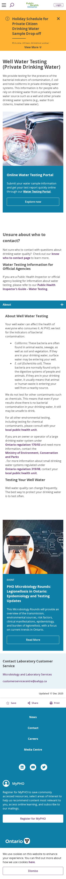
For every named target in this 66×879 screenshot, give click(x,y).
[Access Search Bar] (12, 5)
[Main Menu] (4, 5)
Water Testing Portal (37, 191)
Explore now (33, 202)
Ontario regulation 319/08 (22, 469)
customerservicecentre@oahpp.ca (25, 681)
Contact (33, 728)
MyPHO (18, 783)
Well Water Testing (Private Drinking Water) (31, 64)
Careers (33, 739)
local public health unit (21, 430)
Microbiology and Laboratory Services (27, 674)
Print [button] (56, 703)
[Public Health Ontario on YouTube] (33, 767)
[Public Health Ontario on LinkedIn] (22, 767)
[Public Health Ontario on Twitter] (44, 767)
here (32, 862)
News (33, 717)
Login (58, 5)
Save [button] (13, 703)
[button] (58, 19)
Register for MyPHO (33, 818)
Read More (33, 640)
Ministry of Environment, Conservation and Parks (31, 455)
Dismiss (33, 871)
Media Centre (33, 749)
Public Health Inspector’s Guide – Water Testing (29, 287)
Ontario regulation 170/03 (22, 445)
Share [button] (34, 703)
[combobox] (33, 305)
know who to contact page (31, 256)
